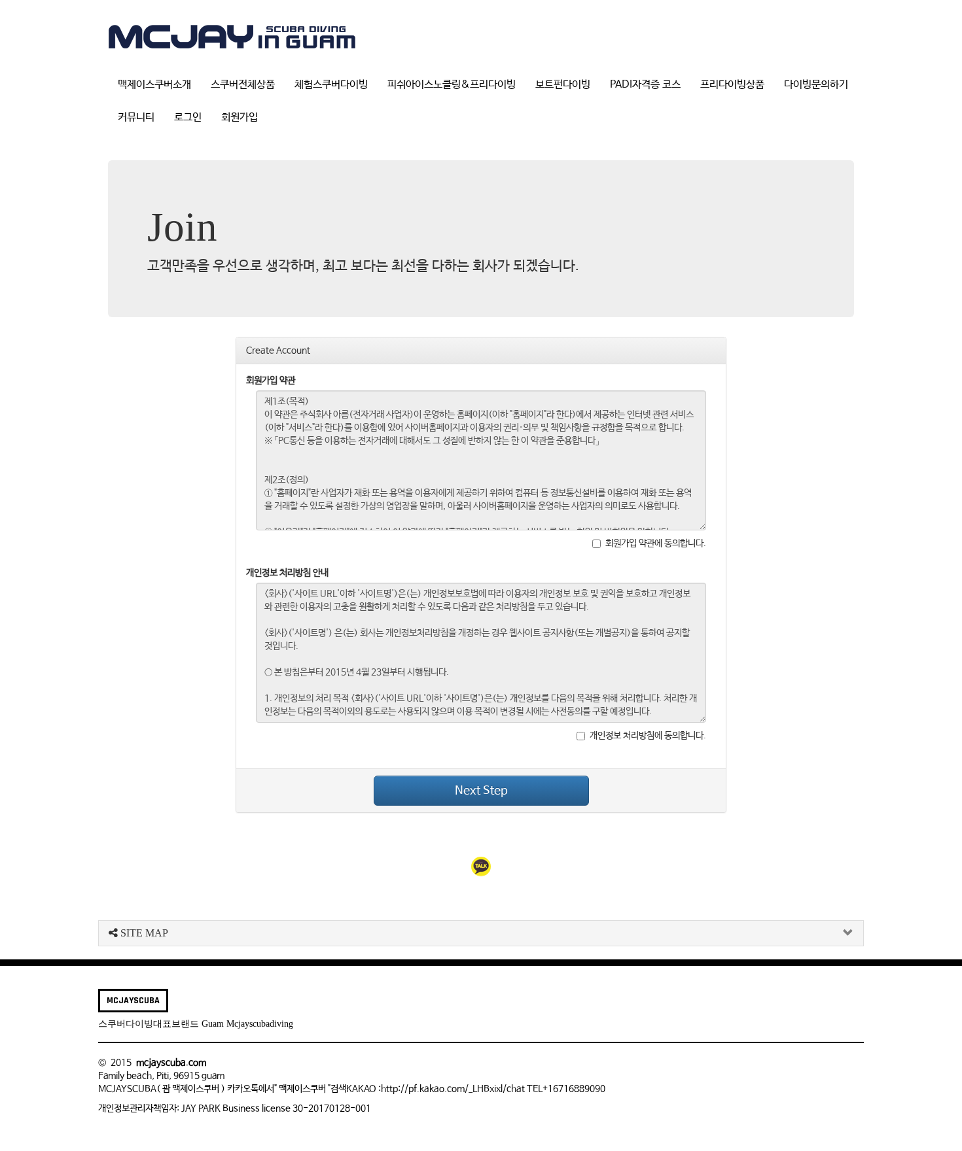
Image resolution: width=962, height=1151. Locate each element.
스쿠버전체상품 (243, 84)
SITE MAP (143, 932)
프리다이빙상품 (732, 84)
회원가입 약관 (270, 380)
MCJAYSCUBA (133, 1000)
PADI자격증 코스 (645, 84)
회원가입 (239, 117)
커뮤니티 (136, 117)
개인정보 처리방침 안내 (287, 573)
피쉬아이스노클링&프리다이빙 (451, 84)
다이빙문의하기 (816, 84)
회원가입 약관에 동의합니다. (655, 543)
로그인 (188, 117)
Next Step (481, 790)
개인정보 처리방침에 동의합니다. (648, 735)
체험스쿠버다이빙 (331, 84)
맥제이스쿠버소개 (154, 84)
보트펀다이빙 (562, 84)
